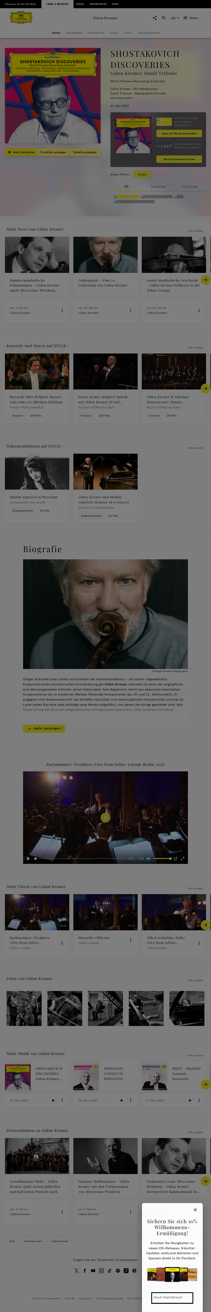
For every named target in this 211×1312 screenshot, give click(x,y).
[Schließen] (195, 1210)
